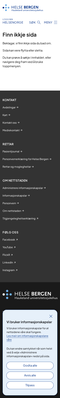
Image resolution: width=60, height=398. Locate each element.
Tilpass (30, 385)
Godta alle (30, 365)
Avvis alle (30, 375)
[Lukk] (50, 316)
